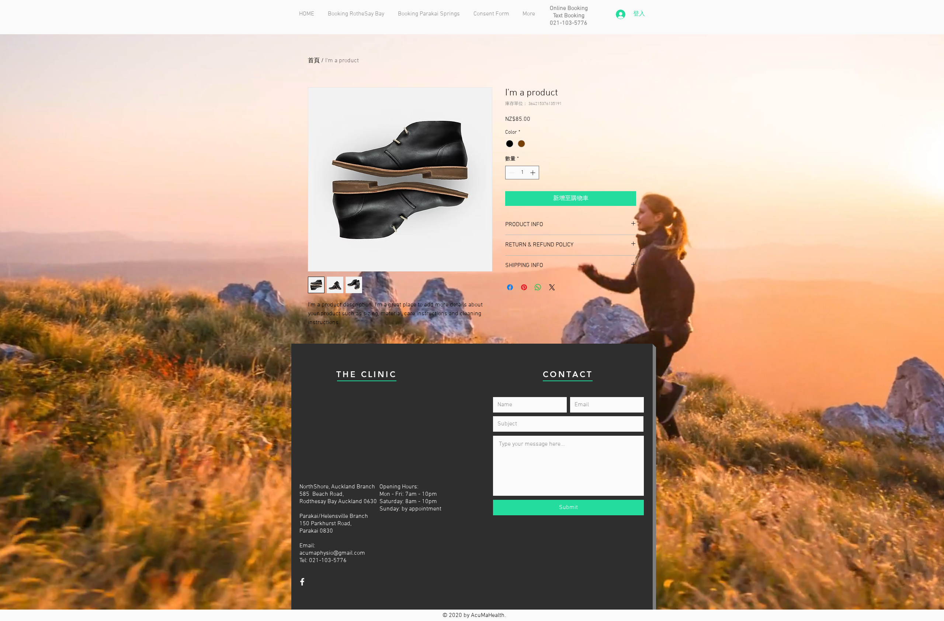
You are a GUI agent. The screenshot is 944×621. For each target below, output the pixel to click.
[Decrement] (511, 172)
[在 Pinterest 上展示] (524, 287)
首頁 (314, 60)
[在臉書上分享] (510, 287)
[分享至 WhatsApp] (538, 287)
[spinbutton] (522, 172)
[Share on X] (552, 287)
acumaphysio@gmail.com (332, 553)
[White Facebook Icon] (302, 582)
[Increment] (533, 172)
